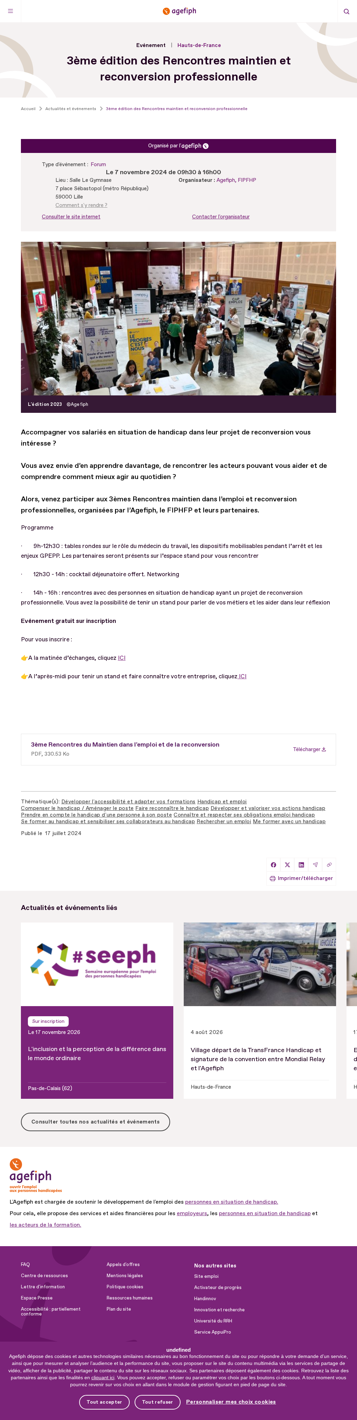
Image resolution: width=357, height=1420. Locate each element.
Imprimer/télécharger (305, 878)
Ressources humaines (130, 1298)
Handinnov (205, 1298)
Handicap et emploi (222, 801)
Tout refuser (157, 1402)
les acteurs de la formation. (45, 1224)
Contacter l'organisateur (221, 217)
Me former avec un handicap (289, 821)
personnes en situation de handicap (265, 1213)
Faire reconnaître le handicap (172, 808)
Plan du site (119, 1309)
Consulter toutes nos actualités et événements (95, 1122)
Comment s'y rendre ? (81, 205)
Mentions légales (125, 1275)
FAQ (25, 1264)
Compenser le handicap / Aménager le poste (77, 808)
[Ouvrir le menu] (10, 11)
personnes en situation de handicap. (231, 1201)
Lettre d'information (43, 1286)
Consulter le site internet (71, 217)
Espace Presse (37, 1298)
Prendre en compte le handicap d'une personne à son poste (96, 815)
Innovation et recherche (219, 1309)
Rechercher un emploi (224, 821)
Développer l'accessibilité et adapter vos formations (128, 801)
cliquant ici (102, 1377)
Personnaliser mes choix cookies (231, 1402)
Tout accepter (104, 1402)
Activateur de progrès (218, 1287)
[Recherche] (346, 11)
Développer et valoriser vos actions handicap (268, 808)
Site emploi (206, 1276)
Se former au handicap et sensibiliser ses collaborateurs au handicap (108, 821)
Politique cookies (125, 1286)
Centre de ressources (44, 1275)
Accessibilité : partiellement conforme (51, 1312)
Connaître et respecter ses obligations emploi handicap (244, 815)
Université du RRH (213, 1321)
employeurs (192, 1213)
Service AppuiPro (212, 1332)
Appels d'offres (123, 1264)
